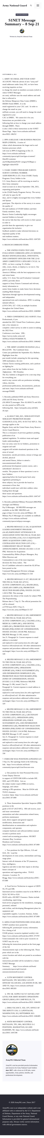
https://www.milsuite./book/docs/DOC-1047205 (21, 239)
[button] (31, 5)
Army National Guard (14, 5)
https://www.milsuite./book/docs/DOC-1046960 (21, 311)
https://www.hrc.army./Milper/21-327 (17, 610)
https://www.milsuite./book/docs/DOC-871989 (20, 845)
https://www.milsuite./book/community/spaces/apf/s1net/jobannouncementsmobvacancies (19, 969)
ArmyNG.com (20, 1102)
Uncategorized (22, 14)
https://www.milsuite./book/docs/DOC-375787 (20, 936)
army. (34, 82)
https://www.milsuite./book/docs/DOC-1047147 (21, 496)
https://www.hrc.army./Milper (20, 513)
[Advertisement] (22, 52)
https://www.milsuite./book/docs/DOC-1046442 (21, 341)
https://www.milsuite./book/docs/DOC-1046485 (21, 1016)
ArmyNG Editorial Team (24, 36)
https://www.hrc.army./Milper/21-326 (17, 574)
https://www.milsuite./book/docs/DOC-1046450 (21, 1002)
